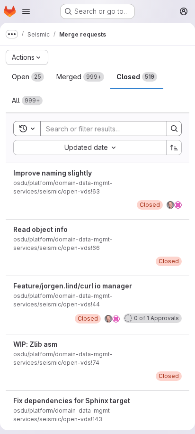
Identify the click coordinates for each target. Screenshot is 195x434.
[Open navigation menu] (26, 11)
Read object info (40, 229)
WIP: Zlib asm (35, 344)
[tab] (28, 77)
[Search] (174, 128)
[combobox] (89, 147)
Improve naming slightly (52, 173)
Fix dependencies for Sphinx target (71, 401)
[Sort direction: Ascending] (174, 147)
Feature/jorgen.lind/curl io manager (72, 286)
